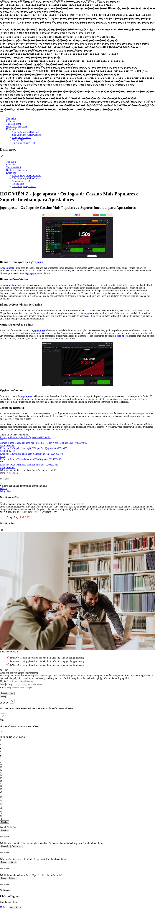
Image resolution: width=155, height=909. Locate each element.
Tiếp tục (12, 878)
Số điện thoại (7, 684)
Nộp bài (4, 822)
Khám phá (11, 129)
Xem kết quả (15, 907)
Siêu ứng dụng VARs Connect (26, 132)
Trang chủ (11, 118)
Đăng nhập (5, 491)
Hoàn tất (5, 846)
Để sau (3, 488)
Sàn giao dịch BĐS (21, 137)
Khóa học (10, 121)
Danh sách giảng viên (16, 126)
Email (3, 687)
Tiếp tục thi (16, 846)
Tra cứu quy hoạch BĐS (24, 143)
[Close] (1, 502)
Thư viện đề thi (13, 124)
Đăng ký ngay (7, 693)
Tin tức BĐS (18, 140)
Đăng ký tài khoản (9, 473)
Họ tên (4, 681)
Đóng (3, 696)
